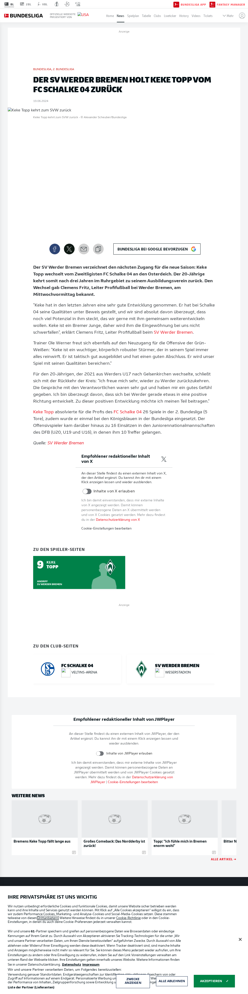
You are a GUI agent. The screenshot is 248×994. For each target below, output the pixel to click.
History (184, 15)
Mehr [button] (230, 15)
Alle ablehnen (172, 981)
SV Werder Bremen (173, 333)
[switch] (87, 491)
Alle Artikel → (223, 859)
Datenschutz (71, 964)
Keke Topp (43, 412)
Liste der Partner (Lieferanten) (31, 987)
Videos (196, 15)
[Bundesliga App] (176, 4)
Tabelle (146, 15)
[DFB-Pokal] (57, 4)
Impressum (91, 964)
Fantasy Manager (231, 4)
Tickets (208, 15)
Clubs (157, 15)
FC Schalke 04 (128, 412)
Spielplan (133, 15)
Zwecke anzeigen (133, 981)
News (120, 15)
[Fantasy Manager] (212, 4)
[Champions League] (67, 4)
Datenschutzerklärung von (118, 520)
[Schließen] (240, 939)
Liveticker (170, 15)
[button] (240, 15)
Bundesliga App (193, 4)
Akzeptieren (211, 981)
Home (110, 15)
